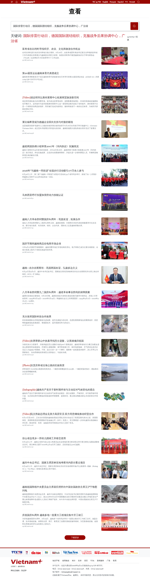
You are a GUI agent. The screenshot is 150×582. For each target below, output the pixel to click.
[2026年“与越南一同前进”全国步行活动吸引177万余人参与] (114, 177)
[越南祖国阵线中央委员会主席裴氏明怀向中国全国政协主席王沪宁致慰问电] (114, 494)
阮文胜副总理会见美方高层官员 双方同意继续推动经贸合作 (62, 414)
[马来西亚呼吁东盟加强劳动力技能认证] (114, 202)
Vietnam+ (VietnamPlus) (28, 2)
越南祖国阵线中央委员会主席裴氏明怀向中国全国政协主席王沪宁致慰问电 (59, 489)
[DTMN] (101, 552)
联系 (115, 561)
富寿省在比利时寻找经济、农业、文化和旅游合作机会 (51, 49)
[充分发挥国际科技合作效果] (114, 323)
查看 (75, 11)
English (105, 2)
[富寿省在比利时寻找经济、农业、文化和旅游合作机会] (114, 56)
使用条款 (65, 561)
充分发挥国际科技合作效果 (36, 316)
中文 (126, 2)
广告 (108, 561)
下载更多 (75, 537)
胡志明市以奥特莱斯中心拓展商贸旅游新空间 (55, 97)
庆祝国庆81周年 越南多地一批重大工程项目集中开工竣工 (52, 515)
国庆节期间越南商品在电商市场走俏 (41, 243)
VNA (92, 561)
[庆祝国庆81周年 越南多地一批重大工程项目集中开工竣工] (114, 522)
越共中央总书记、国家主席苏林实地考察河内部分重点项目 (53, 462)
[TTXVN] (16, 552)
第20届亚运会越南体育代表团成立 (40, 73)
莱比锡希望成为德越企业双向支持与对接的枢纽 (47, 122)
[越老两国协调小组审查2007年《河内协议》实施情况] (114, 153)
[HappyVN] (132, 552)
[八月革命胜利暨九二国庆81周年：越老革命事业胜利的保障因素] (114, 299)
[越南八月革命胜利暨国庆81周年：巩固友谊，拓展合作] (114, 226)
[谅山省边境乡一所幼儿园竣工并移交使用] (114, 445)
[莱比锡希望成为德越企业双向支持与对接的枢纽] (114, 129)
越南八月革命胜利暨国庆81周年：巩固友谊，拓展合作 (51, 219)
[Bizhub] (56, 552)
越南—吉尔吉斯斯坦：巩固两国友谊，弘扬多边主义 (50, 268)
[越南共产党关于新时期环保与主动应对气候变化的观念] (114, 396)
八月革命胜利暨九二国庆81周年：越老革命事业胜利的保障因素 (56, 292)
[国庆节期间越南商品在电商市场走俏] (114, 250)
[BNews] (46, 552)
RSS (73, 561)
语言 (86, 561)
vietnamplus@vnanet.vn (70, 572)
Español (121, 2)
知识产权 (56, 561)
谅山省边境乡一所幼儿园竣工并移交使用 (44, 438)
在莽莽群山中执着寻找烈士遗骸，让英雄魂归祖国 (57, 340)
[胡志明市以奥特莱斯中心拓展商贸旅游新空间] (114, 104)
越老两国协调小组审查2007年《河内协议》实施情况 (50, 146)
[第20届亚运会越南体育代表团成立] (114, 80)
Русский (132, 2)
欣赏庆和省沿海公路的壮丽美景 (47, 365)
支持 (79, 561)
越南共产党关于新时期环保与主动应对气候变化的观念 (66, 389)
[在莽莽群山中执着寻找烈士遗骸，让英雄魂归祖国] (114, 348)
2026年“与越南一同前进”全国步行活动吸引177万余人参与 (53, 170)
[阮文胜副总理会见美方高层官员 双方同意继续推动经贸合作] (114, 421)
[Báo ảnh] (117, 552)
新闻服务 (100, 561)
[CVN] (86, 552)
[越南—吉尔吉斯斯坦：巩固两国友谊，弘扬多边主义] (114, 275)
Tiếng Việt (97, 2)
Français (113, 2)
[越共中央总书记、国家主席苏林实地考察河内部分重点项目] (114, 469)
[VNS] (71, 552)
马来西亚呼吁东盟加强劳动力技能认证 (42, 195)
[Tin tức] (36, 552)
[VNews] (26, 552)
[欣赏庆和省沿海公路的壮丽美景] (114, 372)
